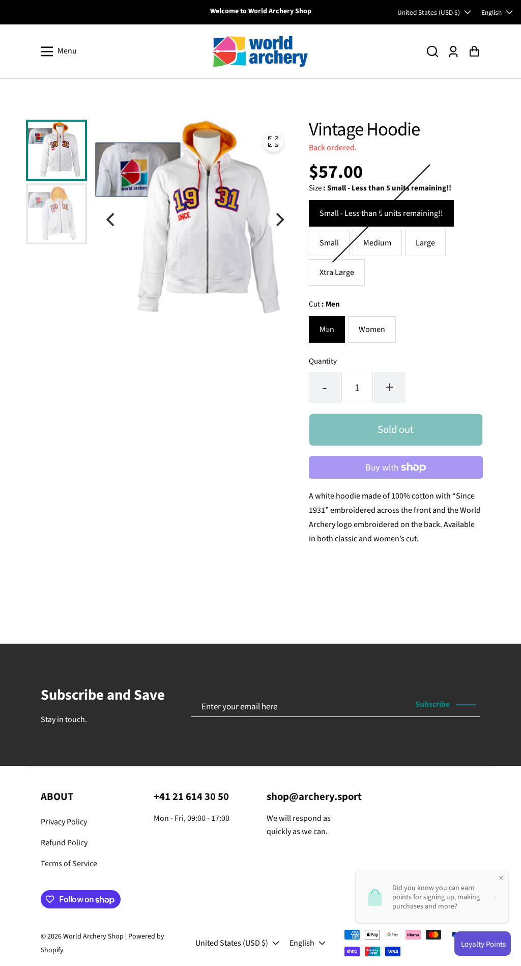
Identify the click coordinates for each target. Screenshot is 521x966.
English (491, 12)
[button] (432, 51)
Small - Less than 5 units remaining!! (381, 213)
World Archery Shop (93, 936)
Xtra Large (337, 272)
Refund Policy (64, 842)
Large (425, 243)
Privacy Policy (64, 821)
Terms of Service (69, 863)
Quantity (323, 361)
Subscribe (432, 704)
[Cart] (474, 51)
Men (327, 329)
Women (372, 329)
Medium (377, 243)
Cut (324, 304)
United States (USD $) (428, 12)
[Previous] (111, 219)
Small (329, 243)
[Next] (279, 219)
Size (380, 188)
